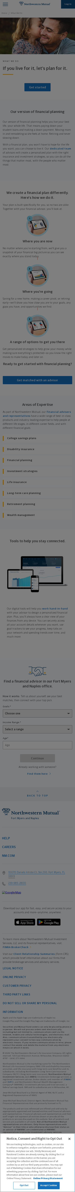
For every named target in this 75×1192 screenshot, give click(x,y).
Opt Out (24, 1185)
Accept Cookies (48, 1185)
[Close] (69, 1139)
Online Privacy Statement (48, 1178)
